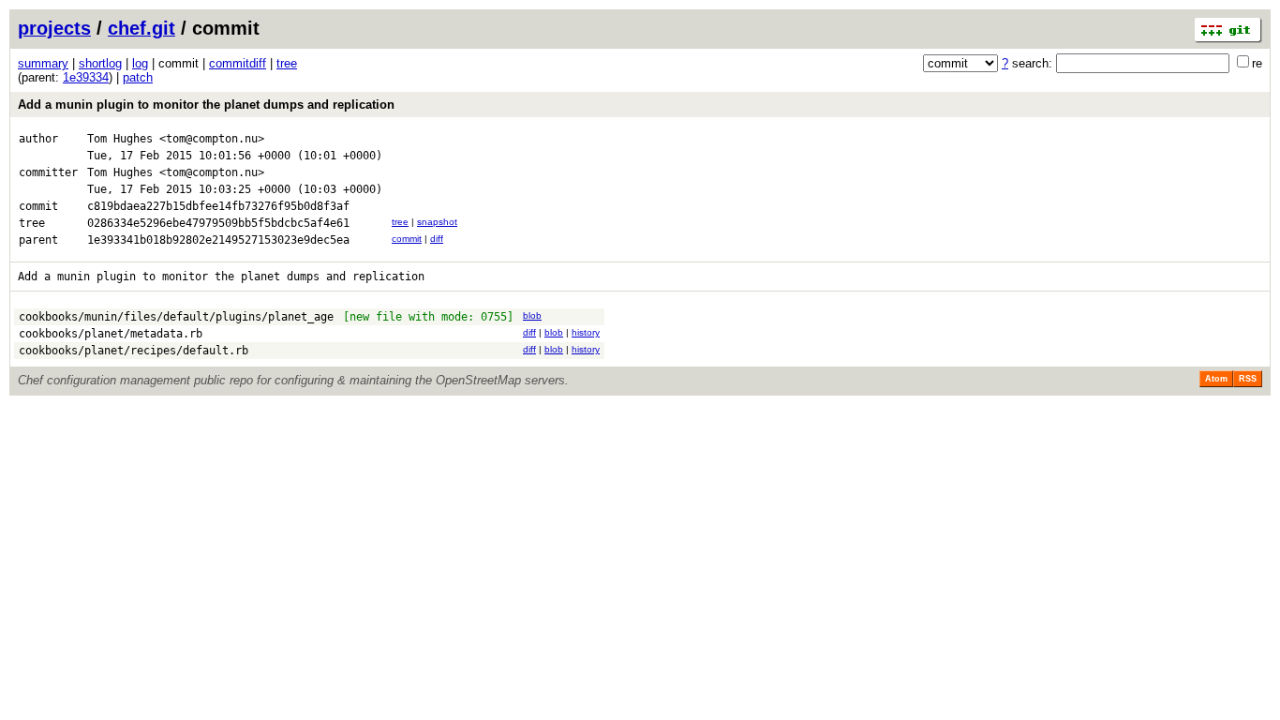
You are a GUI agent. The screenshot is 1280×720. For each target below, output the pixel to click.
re (1257, 63)
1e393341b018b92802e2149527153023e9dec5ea (218, 240)
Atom (1216, 378)
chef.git (141, 28)
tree (286, 63)
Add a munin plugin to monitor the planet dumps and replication (206, 105)
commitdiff (237, 63)
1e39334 (86, 77)
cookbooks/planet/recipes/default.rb (133, 350)
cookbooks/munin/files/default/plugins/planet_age (176, 316)
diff (436, 238)
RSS (1248, 378)
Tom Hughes (120, 138)
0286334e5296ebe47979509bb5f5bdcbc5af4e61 (218, 223)
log (140, 63)
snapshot (437, 222)
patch (138, 77)
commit (407, 238)
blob (532, 315)
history (586, 332)
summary (43, 63)
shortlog (100, 63)
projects (54, 28)
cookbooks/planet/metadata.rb (110, 333)
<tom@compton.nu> (211, 138)
